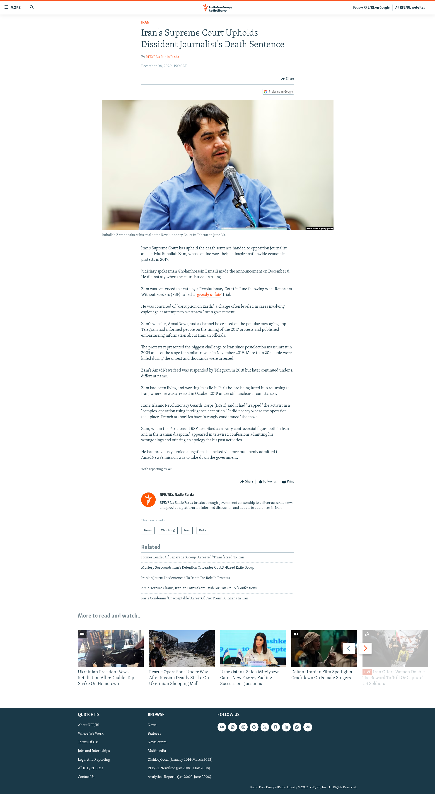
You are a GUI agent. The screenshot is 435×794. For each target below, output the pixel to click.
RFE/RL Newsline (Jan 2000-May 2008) (179, 768)
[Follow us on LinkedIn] (286, 727)
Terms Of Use (88, 742)
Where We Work (91, 734)
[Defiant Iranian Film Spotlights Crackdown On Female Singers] (324, 648)
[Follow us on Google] (254, 727)
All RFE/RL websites (410, 8)
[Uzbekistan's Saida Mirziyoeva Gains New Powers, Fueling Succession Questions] (253, 648)
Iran (145, 23)
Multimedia (157, 751)
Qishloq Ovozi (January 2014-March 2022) (180, 759)
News (152, 725)
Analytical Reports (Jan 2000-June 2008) (179, 777)
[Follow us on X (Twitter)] (265, 727)
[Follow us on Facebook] (275, 727)
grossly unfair (209, 295)
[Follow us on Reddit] (232, 727)
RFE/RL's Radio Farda (162, 57)
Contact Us (86, 777)
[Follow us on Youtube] (222, 727)
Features (154, 734)
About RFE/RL (89, 725)
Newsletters (157, 742)
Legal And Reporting (94, 759)
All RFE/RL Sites (90, 768)
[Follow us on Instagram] (243, 727)
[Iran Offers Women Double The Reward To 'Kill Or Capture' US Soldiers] (395, 648)
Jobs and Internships (94, 751)
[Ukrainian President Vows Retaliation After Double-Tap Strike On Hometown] (111, 648)
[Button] (287, 79)
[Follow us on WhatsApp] (297, 727)
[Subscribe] (307, 727)
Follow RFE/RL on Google (371, 8)
